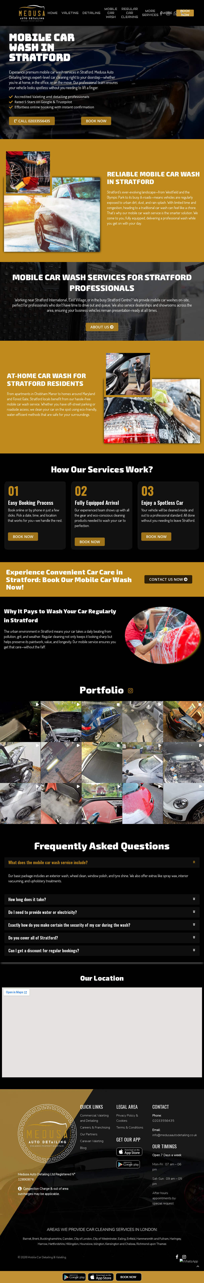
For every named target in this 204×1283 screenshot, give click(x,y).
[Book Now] (129, 1277)
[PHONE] (182, 13)
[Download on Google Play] (74, 1277)
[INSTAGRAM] (168, 13)
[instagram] (184, 1257)
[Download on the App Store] (101, 1277)
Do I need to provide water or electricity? (42, 912)
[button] (20, 721)
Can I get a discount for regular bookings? (43, 950)
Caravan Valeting (91, 1141)
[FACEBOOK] (161, 13)
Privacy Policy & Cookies (127, 1118)
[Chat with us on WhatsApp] (189, 1261)
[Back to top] (198, 1266)
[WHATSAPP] (175, 13)
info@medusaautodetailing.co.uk (174, 1135)
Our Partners (88, 1134)
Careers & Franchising (95, 1127)
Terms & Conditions (129, 1127)
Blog (83, 1148)
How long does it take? (27, 899)
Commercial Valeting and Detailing (94, 1118)
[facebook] (177, 1257)
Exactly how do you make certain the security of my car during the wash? (69, 925)
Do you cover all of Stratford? (33, 938)
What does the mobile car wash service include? (48, 862)
